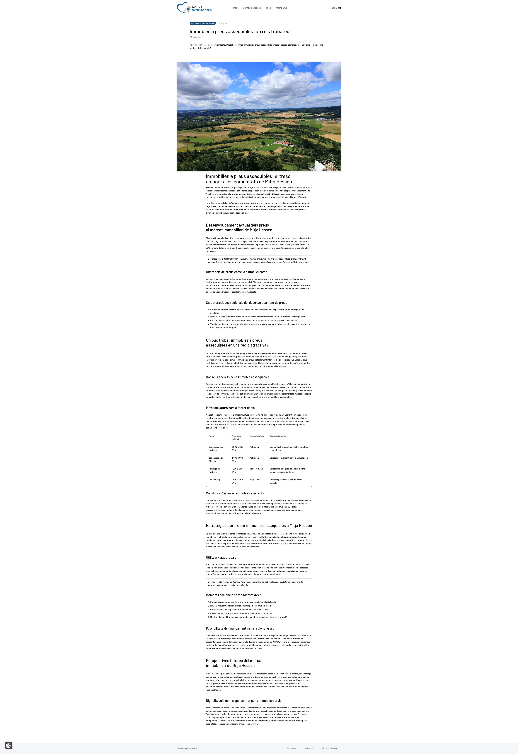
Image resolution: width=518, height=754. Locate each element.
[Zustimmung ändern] (8, 745)
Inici (235, 7)
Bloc (268, 7)
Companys (281, 7)
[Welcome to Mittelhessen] (194, 7)
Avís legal (309, 748)
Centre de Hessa (252, 7)
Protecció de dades (330, 748)
